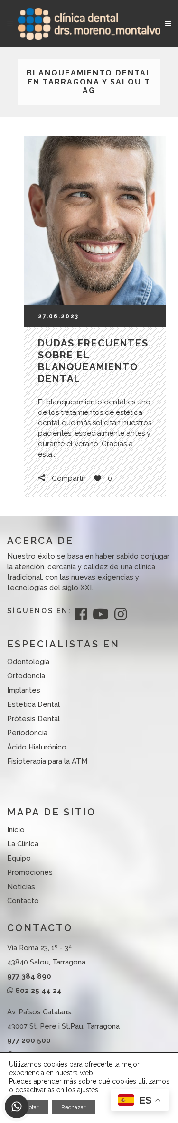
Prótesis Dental (33, 718)
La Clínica (22, 844)
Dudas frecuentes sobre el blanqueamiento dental (93, 360)
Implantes (23, 690)
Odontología (28, 661)
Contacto (23, 901)
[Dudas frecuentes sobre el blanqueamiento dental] (95, 220)
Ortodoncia (26, 676)
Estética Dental (33, 704)
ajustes (87, 1090)
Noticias (21, 886)
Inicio (16, 829)
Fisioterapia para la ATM (47, 761)
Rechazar (73, 1107)
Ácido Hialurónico (36, 747)
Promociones (30, 872)
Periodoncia (27, 733)
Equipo (19, 858)
